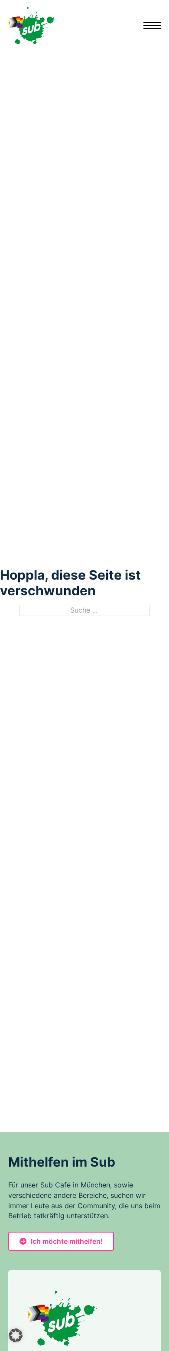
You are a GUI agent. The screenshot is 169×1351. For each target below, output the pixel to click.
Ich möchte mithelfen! (67, 1241)
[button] (15, 1335)
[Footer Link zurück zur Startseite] (62, 1318)
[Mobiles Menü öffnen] (152, 25)
